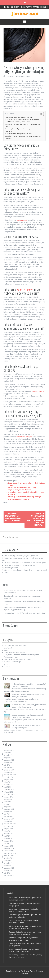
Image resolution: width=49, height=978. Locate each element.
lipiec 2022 (8, 802)
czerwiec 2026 (9, 755)
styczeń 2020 (9, 875)
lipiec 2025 (8, 782)
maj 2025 (7, 787)
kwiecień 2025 (9, 789)
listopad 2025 (9, 772)
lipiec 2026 (8, 753)
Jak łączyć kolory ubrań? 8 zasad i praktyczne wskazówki (24, 613)
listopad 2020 (9, 851)
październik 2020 (10, 853)
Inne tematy (8, 648)
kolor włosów (25, 289)
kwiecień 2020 (9, 868)
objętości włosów (38, 391)
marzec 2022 (8, 811)
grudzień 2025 (9, 770)
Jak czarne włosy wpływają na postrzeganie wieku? (22, 119)
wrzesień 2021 (9, 826)
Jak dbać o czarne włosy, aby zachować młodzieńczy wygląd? (23, 137)
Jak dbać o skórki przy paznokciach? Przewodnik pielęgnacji (25, 563)
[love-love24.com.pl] (24, 14)
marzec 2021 (8, 841)
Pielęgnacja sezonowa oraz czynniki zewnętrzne (21, 655)
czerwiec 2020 (9, 863)
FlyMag (38, 971)
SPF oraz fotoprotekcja (12, 662)
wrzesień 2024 (9, 794)
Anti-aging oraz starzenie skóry (15, 646)
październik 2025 (10, 775)
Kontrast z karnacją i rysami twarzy (19, 122)
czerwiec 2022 (9, 804)
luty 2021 (7, 843)
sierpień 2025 (9, 780)
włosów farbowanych (24, 437)
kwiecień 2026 (9, 760)
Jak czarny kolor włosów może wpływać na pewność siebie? (23, 125)
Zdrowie (7, 666)
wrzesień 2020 (9, 856)
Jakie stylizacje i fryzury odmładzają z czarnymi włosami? (21, 130)
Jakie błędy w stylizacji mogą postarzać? (19, 133)
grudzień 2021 (9, 819)
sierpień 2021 (9, 829)
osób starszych (22, 220)
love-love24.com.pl (24, 76)
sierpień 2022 (9, 799)
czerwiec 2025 (9, 784)
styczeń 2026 (9, 767)
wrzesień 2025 (9, 777)
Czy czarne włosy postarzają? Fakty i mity (19, 117)
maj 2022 (7, 807)
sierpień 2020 (9, 858)
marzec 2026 (8, 762)
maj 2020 (7, 865)
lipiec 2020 (8, 861)
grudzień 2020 (9, 848)
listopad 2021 (9, 821)
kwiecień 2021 (9, 839)
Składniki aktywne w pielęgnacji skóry (17, 659)
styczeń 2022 (9, 816)
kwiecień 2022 (9, 809)
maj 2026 (7, 758)
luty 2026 (7, 765)
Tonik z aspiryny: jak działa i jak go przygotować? (21, 556)
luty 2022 (7, 814)
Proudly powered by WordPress (17, 971)
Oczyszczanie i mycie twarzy (14, 652)
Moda (6, 650)
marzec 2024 (8, 797)
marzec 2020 (8, 870)
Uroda (7, 503)
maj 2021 (7, 836)
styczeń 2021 (9, 846)
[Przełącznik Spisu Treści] (40, 114)
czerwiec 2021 (9, 834)
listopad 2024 (9, 792)
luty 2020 (7, 873)
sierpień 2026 (9, 750)
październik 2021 (10, 824)
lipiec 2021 (8, 831)
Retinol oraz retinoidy (11, 657)
